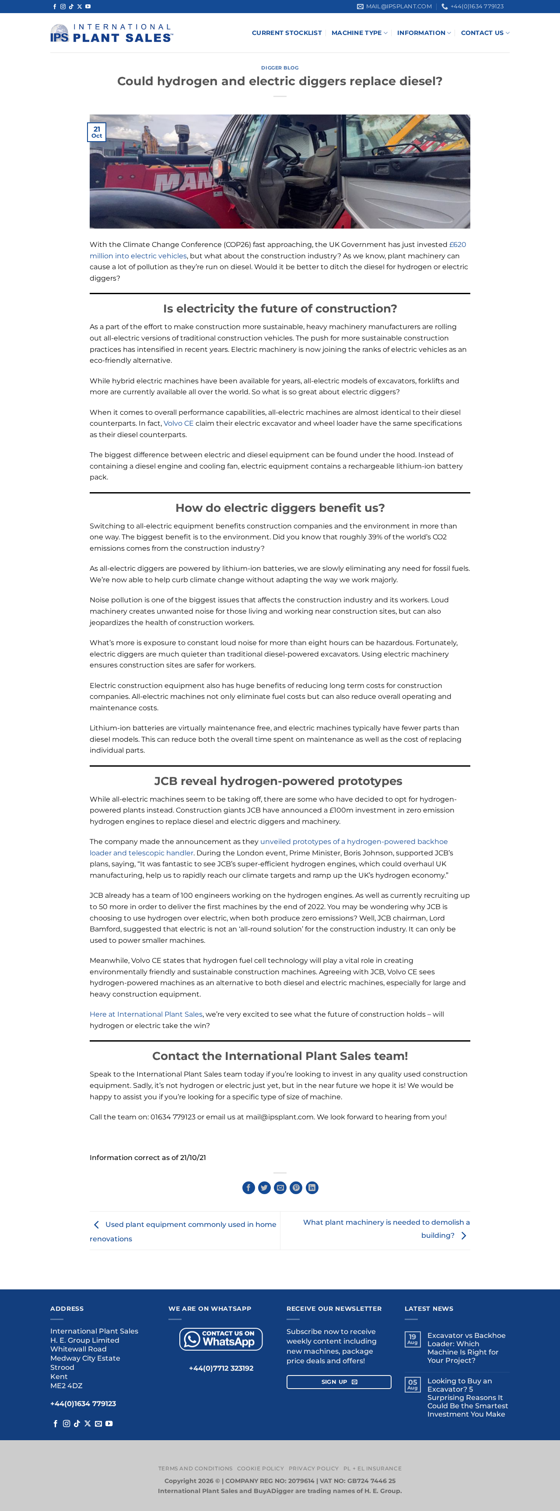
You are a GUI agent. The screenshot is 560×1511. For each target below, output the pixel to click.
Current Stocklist (287, 33)
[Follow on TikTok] (71, 7)
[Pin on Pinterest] (296, 1188)
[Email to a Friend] (280, 1188)
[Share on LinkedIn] (312, 1188)
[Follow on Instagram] (63, 7)
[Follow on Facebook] (54, 7)
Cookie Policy (260, 1468)
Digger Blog (279, 68)
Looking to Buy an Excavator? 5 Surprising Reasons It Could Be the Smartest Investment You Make (467, 1398)
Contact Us (482, 33)
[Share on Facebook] (249, 1188)
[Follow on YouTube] (88, 7)
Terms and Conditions (195, 1468)
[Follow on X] (79, 7)
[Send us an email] (98, 1424)
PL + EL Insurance (372, 1468)
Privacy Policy (314, 1468)
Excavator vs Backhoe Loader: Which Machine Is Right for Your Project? (466, 1348)
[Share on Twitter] (264, 1188)
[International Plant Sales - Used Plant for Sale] (111, 33)
